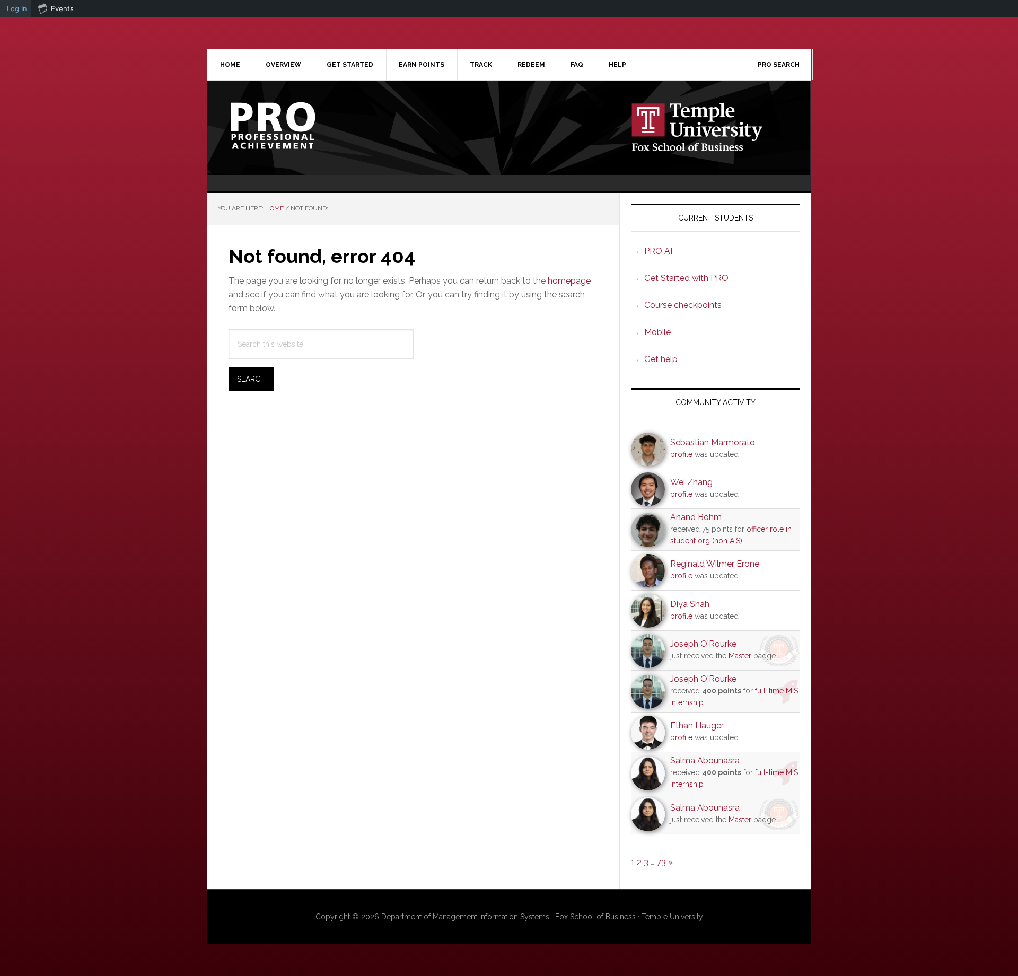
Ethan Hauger (697, 725)
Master (740, 656)
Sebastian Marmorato (712, 442)
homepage (569, 281)
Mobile (657, 332)
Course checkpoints (683, 305)
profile (681, 454)
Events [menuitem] (62, 8)
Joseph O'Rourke (703, 644)
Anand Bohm (696, 517)
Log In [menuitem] (17, 8)
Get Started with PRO (686, 278)
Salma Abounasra (705, 760)
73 (661, 862)
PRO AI (658, 251)
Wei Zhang (691, 482)
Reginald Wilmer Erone (714, 564)
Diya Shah (689, 604)
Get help (661, 359)
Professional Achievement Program (297, 126)
